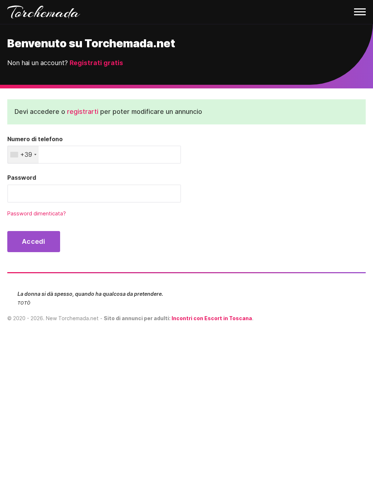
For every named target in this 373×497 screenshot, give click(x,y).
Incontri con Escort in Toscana (212, 318)
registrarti (82, 111)
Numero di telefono (35, 139)
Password (21, 177)
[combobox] (23, 154)
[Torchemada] (186, 12)
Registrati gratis (96, 63)
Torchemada (43, 12)
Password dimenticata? (36, 213)
